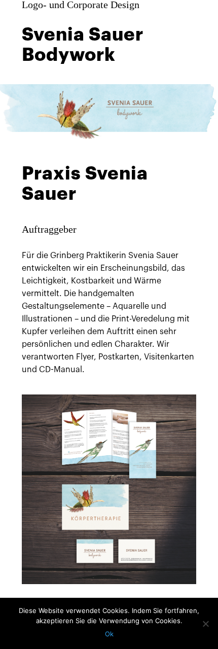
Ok (109, 634)
